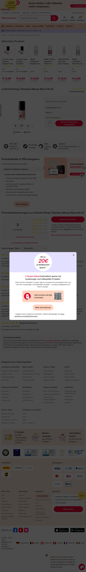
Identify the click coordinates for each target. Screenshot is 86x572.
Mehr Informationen (43, 307)
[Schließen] (74, 255)
